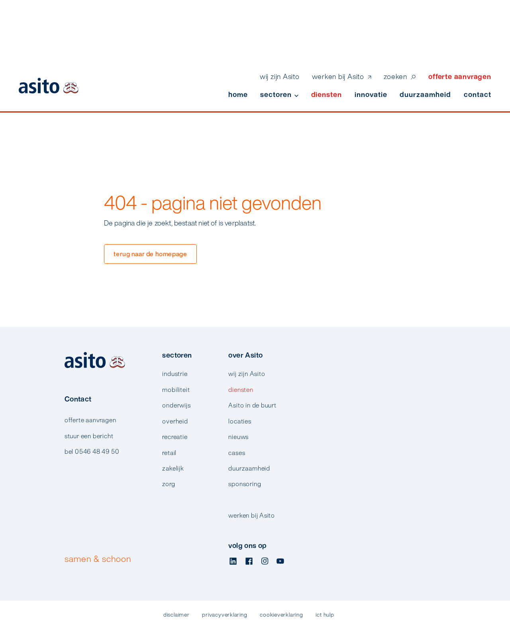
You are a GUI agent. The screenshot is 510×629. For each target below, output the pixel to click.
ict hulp (325, 615)
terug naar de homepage (150, 254)
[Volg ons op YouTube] (280, 561)
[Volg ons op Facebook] (249, 561)
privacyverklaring (224, 615)
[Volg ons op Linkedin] (233, 561)
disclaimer (176, 615)
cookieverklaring (281, 615)
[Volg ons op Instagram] (264, 561)
